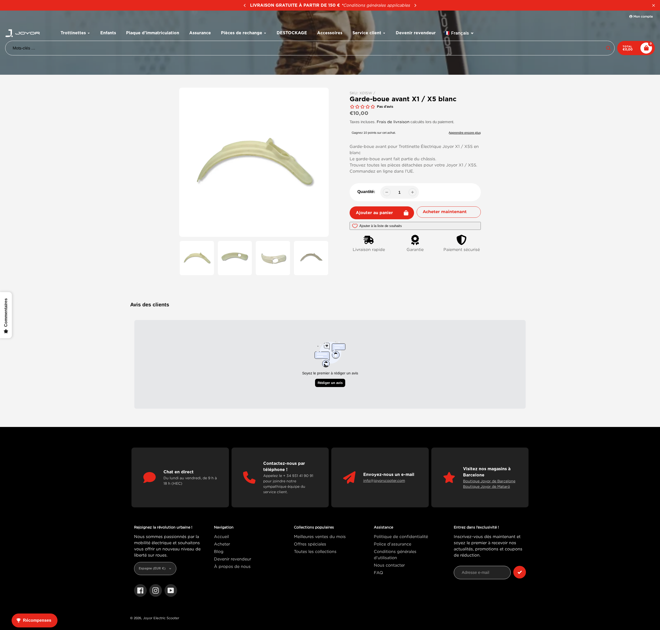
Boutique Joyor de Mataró (486, 486)
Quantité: (366, 191)
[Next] (415, 5)
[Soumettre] (519, 572)
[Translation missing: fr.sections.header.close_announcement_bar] (653, 5)
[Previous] (245, 5)
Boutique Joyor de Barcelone (489, 481)
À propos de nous (232, 566)
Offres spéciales (310, 544)
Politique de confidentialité (401, 536)
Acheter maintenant (445, 211)
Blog (219, 551)
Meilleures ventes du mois (320, 536)
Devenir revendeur (232, 559)
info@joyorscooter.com (384, 480)
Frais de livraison (393, 122)
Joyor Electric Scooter (161, 618)
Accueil (221, 536)
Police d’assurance (392, 544)
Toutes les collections (315, 551)
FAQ (378, 572)
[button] (459, 33)
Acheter (222, 544)
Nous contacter (389, 565)
